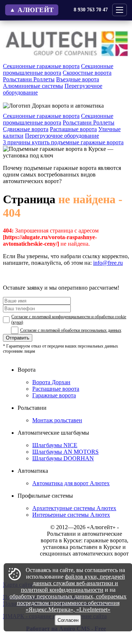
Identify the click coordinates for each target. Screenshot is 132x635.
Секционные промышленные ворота (58, 69)
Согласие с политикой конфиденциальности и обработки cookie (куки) (68, 319)
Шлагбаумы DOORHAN (63, 458)
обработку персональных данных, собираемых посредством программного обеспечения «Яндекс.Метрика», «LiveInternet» (68, 603)
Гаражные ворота (54, 395)
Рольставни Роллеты (29, 79)
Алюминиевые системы (33, 86)
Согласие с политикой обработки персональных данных (70, 330)
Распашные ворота (73, 129)
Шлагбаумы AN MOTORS (65, 452)
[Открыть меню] (119, 10)
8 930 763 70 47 (91, 9)
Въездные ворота (77, 79)
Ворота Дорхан (51, 382)
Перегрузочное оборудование (62, 136)
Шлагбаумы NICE (54, 445)
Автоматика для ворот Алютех (71, 483)
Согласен (68, 620)
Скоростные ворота (87, 73)
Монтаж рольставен (57, 420)
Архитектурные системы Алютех (74, 508)
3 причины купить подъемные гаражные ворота (63, 142)
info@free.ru (108, 263)
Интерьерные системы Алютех (71, 515)
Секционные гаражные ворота (41, 66)
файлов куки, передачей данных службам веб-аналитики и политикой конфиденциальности (73, 583)
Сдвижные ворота (25, 129)
